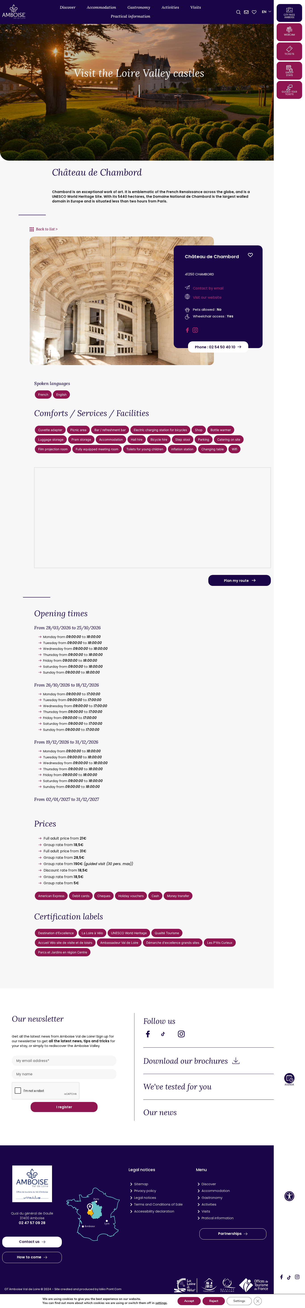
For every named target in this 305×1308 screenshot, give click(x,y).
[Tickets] (289, 49)
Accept (189, 1301)
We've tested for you (177, 1086)
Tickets (289, 54)
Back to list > (47, 229)
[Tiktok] (168, 1034)
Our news (160, 1112)
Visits (195, 7)
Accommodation (101, 7)
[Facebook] (281, 1277)
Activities (170, 7)
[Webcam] (289, 30)
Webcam (289, 34)
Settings (239, 1301)
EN (264, 12)
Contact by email (208, 288)
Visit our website (207, 297)
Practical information (130, 16)
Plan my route (237, 580)
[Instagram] (297, 1277)
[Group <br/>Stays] (289, 68)
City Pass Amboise (289, 16)
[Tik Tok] (289, 1277)
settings (161, 1303)
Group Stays (289, 74)
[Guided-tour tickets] (289, 87)
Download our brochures (186, 1061)
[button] (289, 1196)
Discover (67, 7)
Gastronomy (138, 7)
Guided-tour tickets (289, 93)
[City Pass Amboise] (289, 10)
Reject (213, 1301)
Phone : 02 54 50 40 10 (215, 347)
